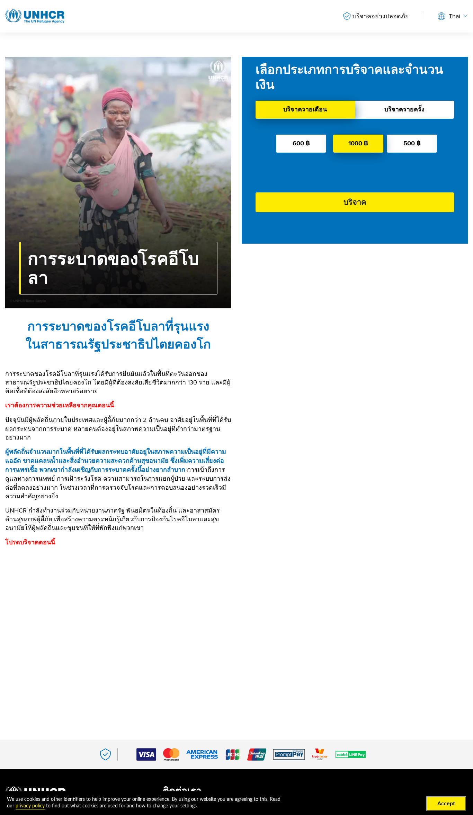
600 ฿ (301, 143)
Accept (446, 803)
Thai (454, 16)
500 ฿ (412, 143)
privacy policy (30, 806)
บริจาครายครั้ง (404, 109)
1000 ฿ (358, 143)
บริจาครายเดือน (305, 109)
